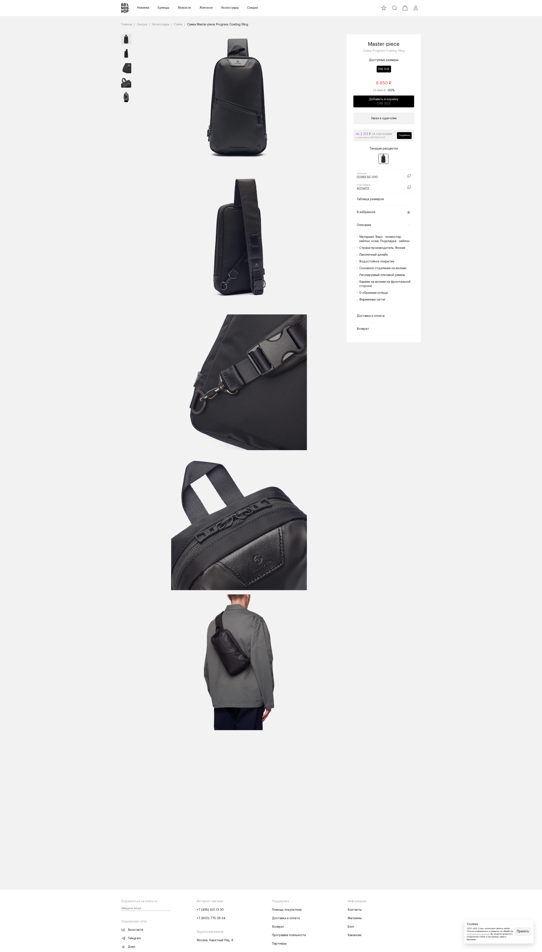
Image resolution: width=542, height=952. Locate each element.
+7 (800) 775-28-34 (211, 918)
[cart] (405, 8)
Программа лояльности (289, 935)
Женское (206, 7)
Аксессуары (230, 7)
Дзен (131, 946)
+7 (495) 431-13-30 (210, 909)
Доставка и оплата (286, 918)
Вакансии (354, 935)
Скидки (252, 7)
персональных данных (478, 934)
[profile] (415, 8)
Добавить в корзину (383, 101)
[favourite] (384, 8)
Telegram (134, 938)
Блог (351, 926)
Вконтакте (135, 929)
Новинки (143, 7)
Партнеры (279, 943)
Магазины (355, 918)
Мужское (184, 7)
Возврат (278, 926)
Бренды (163, 7)
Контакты (355, 909)
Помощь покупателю (287, 909)
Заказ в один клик (384, 118)
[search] (394, 8)
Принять (523, 931)
